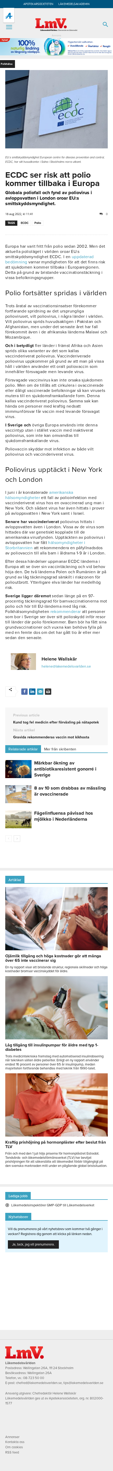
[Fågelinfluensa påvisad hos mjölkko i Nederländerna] (18, 819)
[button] (9, 27)
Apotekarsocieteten (38, 4)
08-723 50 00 (33, 1378)
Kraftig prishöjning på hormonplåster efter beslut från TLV (55, 1144)
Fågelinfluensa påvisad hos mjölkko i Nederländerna (63, 816)
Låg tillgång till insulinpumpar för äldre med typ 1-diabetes (51, 1047)
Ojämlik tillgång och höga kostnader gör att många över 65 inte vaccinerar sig (53, 958)
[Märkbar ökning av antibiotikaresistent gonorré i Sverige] (18, 769)
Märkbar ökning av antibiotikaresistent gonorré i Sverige (65, 769)
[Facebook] (24, 691)
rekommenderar (65, 611)
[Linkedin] (32, 691)
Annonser (12, 1437)
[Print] (48, 691)
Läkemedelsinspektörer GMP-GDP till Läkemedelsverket (52, 1205)
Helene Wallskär (59, 659)
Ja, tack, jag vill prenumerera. (33, 1244)
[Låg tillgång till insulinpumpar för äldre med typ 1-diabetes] (56, 1038)
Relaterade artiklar (23, 749)
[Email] (40, 691)
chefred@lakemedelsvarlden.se (39, 1383)
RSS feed (12, 1452)
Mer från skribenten (60, 749)
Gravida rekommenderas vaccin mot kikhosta (51, 737)
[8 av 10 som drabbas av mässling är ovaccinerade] (18, 794)
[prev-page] (8, 838)
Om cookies (14, 1447)
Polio (37, 223)
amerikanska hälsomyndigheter (39, 495)
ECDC (25, 223)
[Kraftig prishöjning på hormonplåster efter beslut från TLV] (56, 1135)
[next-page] (17, 838)
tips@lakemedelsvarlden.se (83, 1383)
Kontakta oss (14, 1442)
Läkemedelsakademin (74, 4)
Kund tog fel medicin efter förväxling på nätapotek (56, 722)
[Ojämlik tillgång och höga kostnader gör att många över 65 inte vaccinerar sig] (56, 949)
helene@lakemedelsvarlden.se (66, 666)
